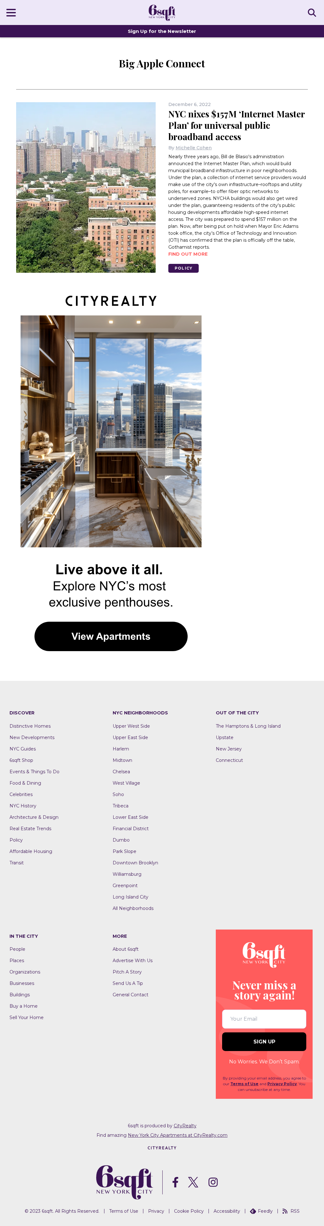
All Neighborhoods (133, 908)
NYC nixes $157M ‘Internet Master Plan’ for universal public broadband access (236, 125)
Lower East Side (130, 817)
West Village (126, 783)
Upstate (225, 737)
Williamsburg (127, 874)
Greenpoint (125, 885)
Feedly (265, 1211)
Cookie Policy (189, 1211)
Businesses (21, 983)
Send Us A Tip (128, 983)
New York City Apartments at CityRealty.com (177, 1135)
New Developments (31, 737)
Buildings (19, 995)
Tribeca (120, 806)
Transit (16, 863)
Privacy (156, 1211)
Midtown (122, 760)
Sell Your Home (26, 1017)
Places (16, 960)
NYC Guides (22, 749)
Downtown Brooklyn (135, 863)
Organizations (24, 972)
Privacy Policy (282, 1083)
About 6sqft (126, 949)
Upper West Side (131, 726)
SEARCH (313, 12)
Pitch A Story (127, 972)
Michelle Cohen (194, 148)
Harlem (121, 749)
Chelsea (121, 772)
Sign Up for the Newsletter (162, 31)
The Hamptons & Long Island (248, 726)
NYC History (22, 806)
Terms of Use (244, 1083)
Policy (183, 268)
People (17, 949)
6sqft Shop (21, 760)
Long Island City (130, 897)
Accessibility (227, 1211)
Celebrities (21, 794)
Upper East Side (130, 737)
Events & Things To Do (34, 772)
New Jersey (229, 749)
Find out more (188, 254)
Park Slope (124, 851)
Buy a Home (23, 1006)
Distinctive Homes (30, 726)
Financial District (131, 828)
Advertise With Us (133, 960)
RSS (295, 1211)
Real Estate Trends (30, 828)
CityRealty (185, 1126)
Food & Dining (25, 783)
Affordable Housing (30, 851)
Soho (118, 794)
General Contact (130, 995)
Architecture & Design (34, 817)
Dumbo (121, 840)
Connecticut (229, 760)
